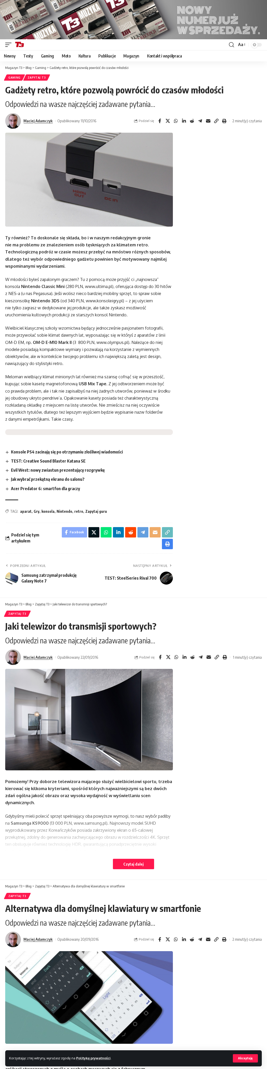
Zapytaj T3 (37, 77)
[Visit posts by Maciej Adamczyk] (13, 121)
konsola (47, 511)
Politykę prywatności (93, 1058)
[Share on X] (167, 121)
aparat (26, 511)
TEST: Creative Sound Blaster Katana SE (48, 461)
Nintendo (64, 511)
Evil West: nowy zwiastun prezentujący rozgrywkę (58, 470)
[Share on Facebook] (159, 121)
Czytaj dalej (133, 864)
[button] (245, 1058)
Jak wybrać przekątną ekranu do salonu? (47, 479)
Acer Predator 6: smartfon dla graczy (45, 488)
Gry (36, 511)
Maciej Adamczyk (38, 120)
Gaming (14, 77)
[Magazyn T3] (19, 44)
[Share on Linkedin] (183, 121)
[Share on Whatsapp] (175, 121)
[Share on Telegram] (200, 121)
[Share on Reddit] (192, 121)
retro (78, 511)
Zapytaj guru (96, 511)
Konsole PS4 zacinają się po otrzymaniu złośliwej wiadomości (67, 452)
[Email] (208, 121)
